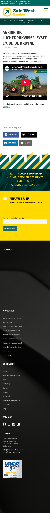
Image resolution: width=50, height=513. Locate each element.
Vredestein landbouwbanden (13, 343)
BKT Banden (7, 322)
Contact (12, 4)
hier (7, 107)
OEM (15, 2)
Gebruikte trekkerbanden (12, 347)
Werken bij (6, 396)
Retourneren (7, 355)
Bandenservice (6, 1)
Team (5, 380)
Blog (12, 21)
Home (6, 21)
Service (5, 392)
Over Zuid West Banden (11, 376)
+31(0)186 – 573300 (23, 4)
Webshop (4, 4)
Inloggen (6, 351)
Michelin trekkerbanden (11, 335)
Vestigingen (7, 384)
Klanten (5, 388)
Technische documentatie (12, 318)
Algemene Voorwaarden (11, 400)
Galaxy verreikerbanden (11, 331)
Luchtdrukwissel (25, 2)
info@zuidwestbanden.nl (13, 450)
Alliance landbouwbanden (12, 339)
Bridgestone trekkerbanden (13, 326)
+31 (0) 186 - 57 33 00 (11, 452)
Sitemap (6, 404)
